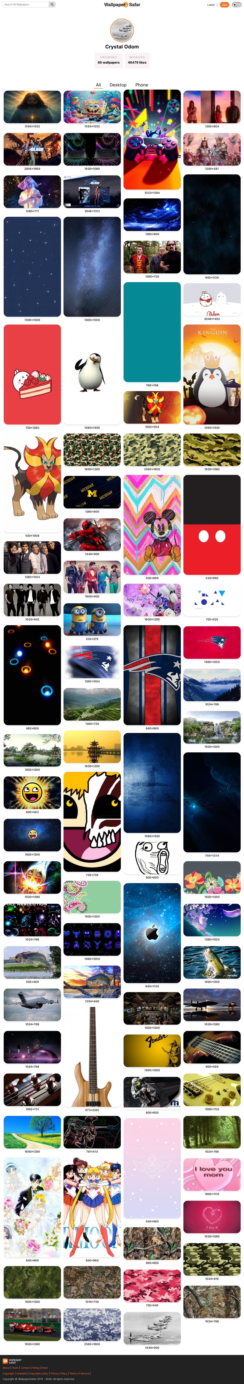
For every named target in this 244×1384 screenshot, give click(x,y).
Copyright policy (38, 1373)
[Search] (52, 4)
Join (224, 4)
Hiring (35, 1367)
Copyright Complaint (15, 1373)
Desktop (118, 84)
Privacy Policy (59, 1373)
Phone (141, 84)
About (6, 1367)
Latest (211, 4)
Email (44, 1367)
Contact (25, 1367)
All (98, 84)
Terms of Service (79, 1373)
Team (15, 1367)
